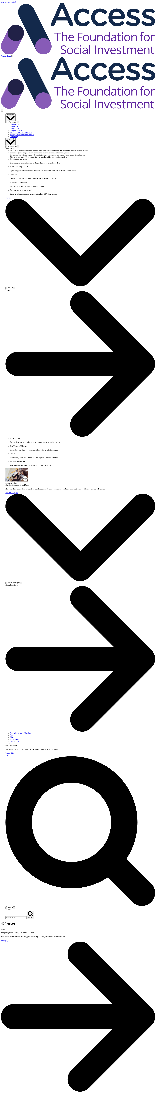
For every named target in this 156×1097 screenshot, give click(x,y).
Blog (12, 737)
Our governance (16, 131)
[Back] (6, 122)
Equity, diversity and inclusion (21, 133)
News (12, 735)
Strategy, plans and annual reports (22, 135)
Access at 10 (14, 741)
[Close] (2, 110)
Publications (14, 739)
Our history (14, 137)
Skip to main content (8, 2)
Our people (14, 126)
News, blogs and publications (20, 733)
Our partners (14, 128)
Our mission (14, 124)
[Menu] (12, 56)
